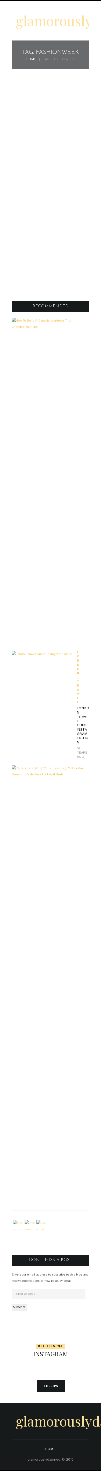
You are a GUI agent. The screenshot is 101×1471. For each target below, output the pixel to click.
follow (51, 1386)
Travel (78, 691)
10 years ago (82, 752)
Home (31, 59)
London (78, 662)
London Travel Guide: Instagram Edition (83, 725)
